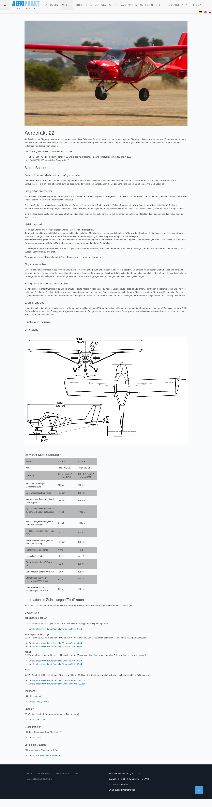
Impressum (44, 773)
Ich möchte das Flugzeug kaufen (93, 5)
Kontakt (29, 773)
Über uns (196, 5)
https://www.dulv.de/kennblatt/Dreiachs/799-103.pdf (59, 646)
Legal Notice (62, 773)
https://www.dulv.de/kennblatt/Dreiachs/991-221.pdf (59, 628)
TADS (38, 737)
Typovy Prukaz (42, 701)
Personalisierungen (176, 5)
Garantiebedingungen (39, 778)
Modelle (66, 5)
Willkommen (51, 5)
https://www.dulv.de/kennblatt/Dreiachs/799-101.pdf (59, 660)
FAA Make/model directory (48, 755)
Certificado (40, 719)
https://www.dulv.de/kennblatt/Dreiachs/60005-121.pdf (60, 680)
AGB (76, 773)
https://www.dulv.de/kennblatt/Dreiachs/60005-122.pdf (60, 683)
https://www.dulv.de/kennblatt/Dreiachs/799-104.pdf (59, 643)
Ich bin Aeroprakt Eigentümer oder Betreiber (138, 5)
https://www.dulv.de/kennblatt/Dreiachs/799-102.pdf (59, 663)
